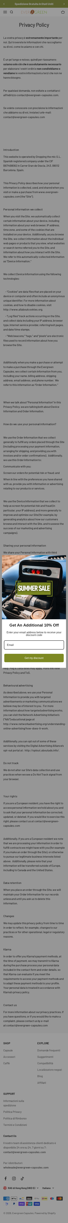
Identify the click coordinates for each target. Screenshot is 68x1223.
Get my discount (34, 658)
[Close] (62, 559)
